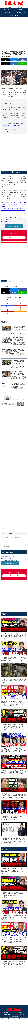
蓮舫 (10, 283)
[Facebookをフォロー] (7, 303)
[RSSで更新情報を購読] (20, 313)
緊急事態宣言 (5, 283)
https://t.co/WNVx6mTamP (14, 125)
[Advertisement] (14, 32)
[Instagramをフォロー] (7, 306)
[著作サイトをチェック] (7, 300)
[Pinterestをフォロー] (7, 310)
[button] (25, 546)
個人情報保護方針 (14, 1016)
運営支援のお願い (7, 1014)
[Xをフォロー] (20, 300)
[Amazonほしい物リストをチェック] (20, 310)
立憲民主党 (21, 281)
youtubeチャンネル (21, 1014)
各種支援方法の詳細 (6, 221)
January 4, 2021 (14, 131)
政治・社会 (5, 281)
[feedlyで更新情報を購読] (7, 313)
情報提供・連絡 (7, 1012)
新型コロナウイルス (12, 281)
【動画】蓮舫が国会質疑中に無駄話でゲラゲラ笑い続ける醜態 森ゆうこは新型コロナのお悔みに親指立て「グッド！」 (13, 204)
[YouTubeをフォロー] (20, 306)
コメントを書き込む (14, 533)
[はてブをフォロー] (20, 303)
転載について (22, 217)
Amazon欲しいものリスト (7, 556)
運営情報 (21, 1012)
